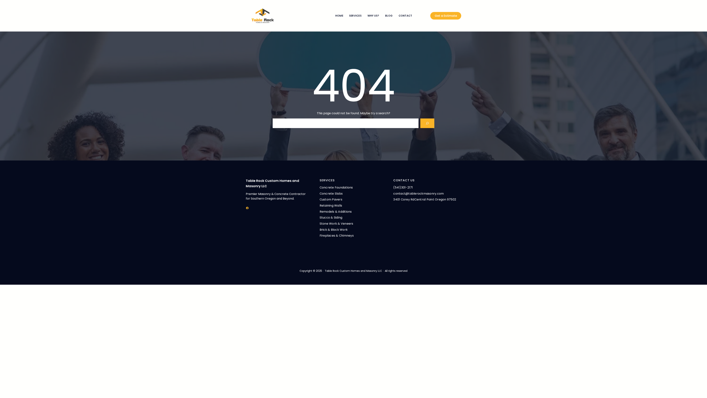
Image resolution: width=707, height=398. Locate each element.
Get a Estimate (446, 16)
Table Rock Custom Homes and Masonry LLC (353, 271)
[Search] (427, 123)
